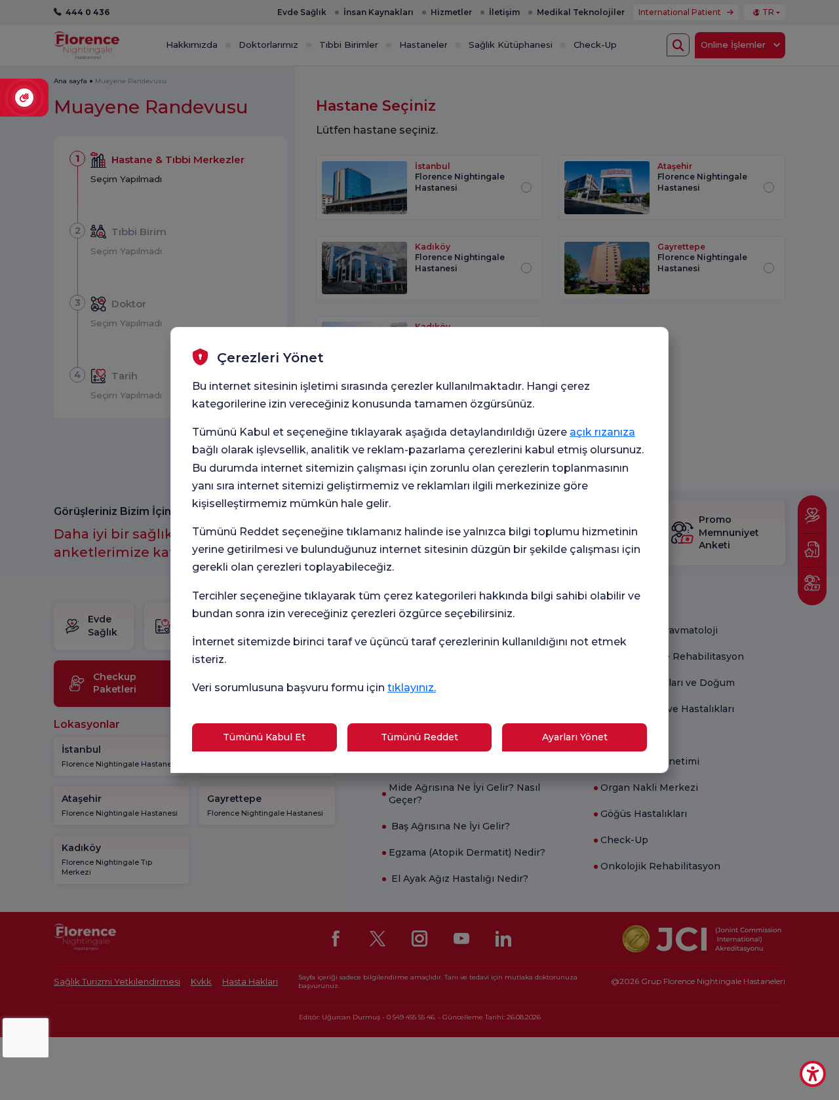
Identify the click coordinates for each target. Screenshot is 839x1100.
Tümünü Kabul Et (264, 737)
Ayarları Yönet (575, 737)
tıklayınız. (411, 687)
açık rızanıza (602, 432)
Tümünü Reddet (419, 737)
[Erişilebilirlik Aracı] (813, 1074)
